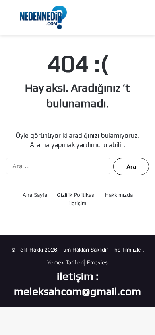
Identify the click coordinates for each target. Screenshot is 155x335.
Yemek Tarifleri (65, 262)
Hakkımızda (119, 195)
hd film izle (127, 249)
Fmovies (97, 262)
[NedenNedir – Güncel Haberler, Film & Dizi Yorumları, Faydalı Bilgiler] (43, 17)
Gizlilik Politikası (76, 195)
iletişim (77, 203)
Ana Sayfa (35, 195)
